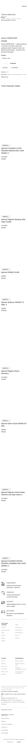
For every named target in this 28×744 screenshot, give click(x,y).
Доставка (3, 663)
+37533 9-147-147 (7, 694)
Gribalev (19, 742)
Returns (3, 721)
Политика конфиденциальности (20, 668)
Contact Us (4, 727)
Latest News (4, 730)
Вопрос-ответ (4, 671)
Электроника (18, 627)
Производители (19, 632)
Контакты (3, 674)
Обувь (16, 624)
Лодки (2, 632)
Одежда (3, 640)
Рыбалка (3, 627)
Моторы (3, 635)
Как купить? (4, 666)
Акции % (17, 635)
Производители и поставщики (19, 672)
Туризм (3, 638)
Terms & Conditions (6, 724)
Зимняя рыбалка (5, 630)
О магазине (4, 668)
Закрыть (3, 16)
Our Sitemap (4, 733)
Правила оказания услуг (20, 664)
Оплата (3, 661)
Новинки (17, 638)
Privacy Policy (5, 718)
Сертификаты (18, 630)
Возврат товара (19, 661)
